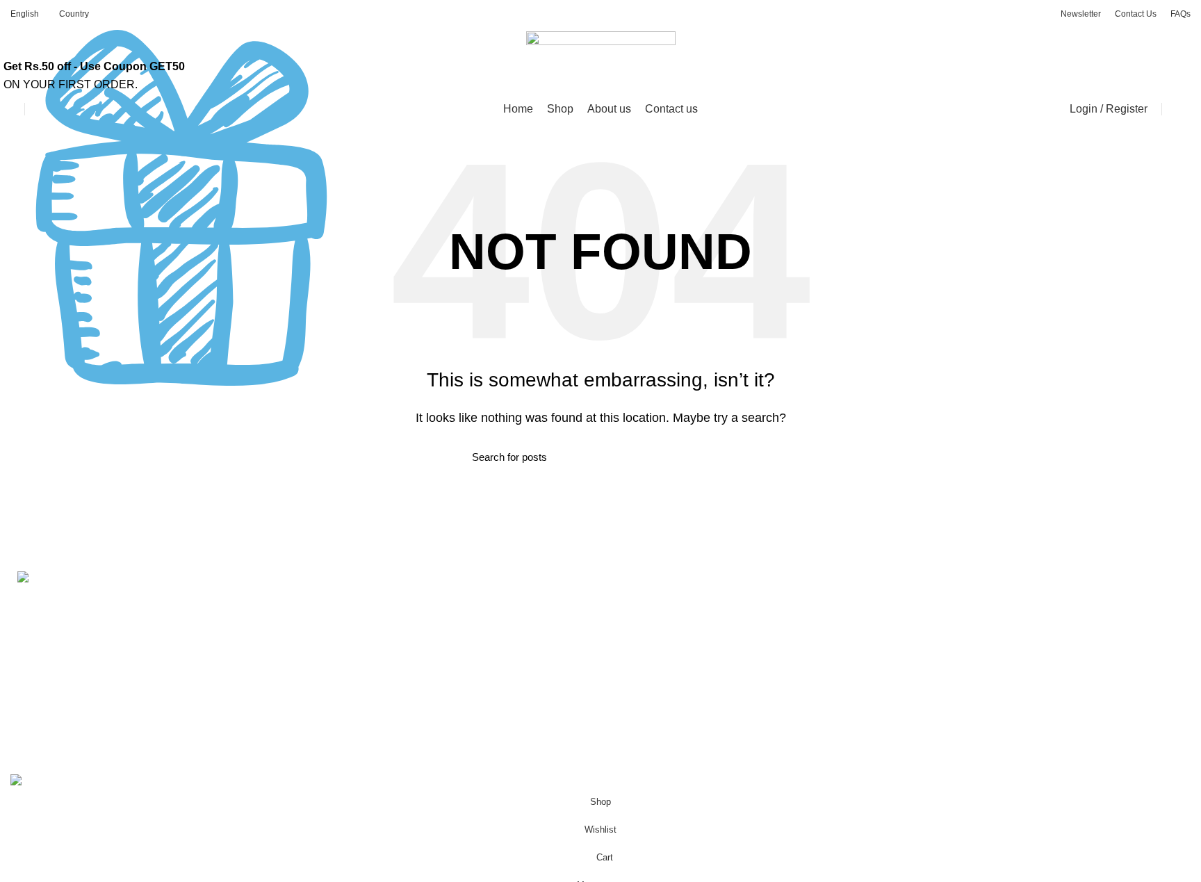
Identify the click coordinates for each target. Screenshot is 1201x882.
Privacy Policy (646, 601)
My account (939, 601)
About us (332, 601)
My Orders (936, 626)
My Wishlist (939, 704)
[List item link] (150, 692)
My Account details (957, 679)
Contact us (337, 626)
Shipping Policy (650, 653)
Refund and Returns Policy (677, 626)
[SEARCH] (720, 457)
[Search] (39, 109)
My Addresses (946, 653)
